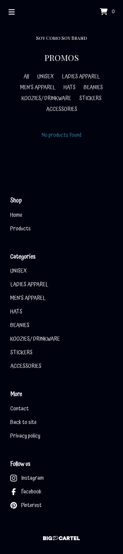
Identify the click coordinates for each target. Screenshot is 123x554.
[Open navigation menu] (11, 12)
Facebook (31, 492)
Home (16, 215)
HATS (70, 87)
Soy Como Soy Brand (61, 38)
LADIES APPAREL (81, 76)
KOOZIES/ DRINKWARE (46, 98)
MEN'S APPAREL (37, 87)
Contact (19, 409)
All (26, 76)
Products (20, 229)
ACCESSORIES (61, 109)
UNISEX (45, 76)
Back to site (23, 422)
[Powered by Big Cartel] (61, 538)
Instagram (32, 478)
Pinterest (31, 505)
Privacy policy (25, 436)
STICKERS (90, 98)
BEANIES (93, 87)
